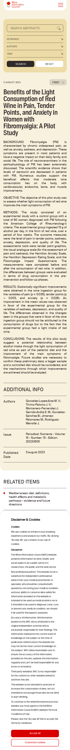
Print (56, 82)
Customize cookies (35, 742)
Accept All (35, 733)
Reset (49, 63)
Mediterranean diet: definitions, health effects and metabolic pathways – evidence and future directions (29, 499)
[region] (35, 630)
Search (20, 63)
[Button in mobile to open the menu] (60, 5)
